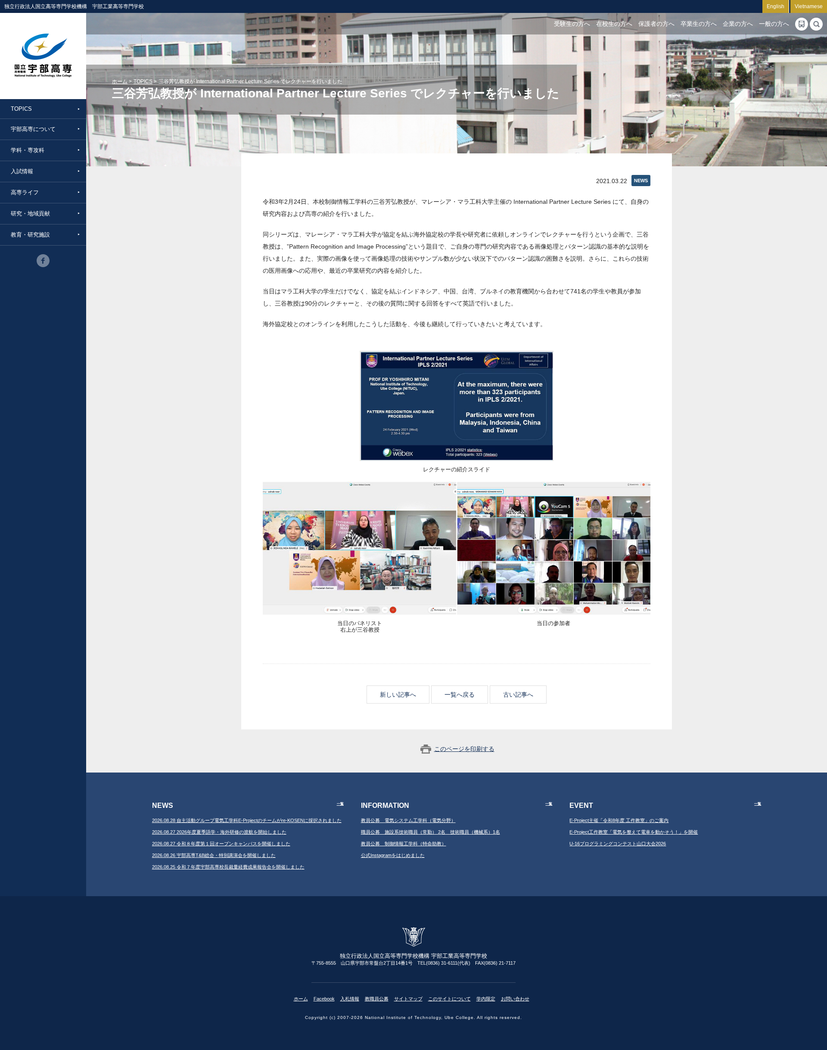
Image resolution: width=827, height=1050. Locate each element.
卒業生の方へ (699, 23)
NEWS (641, 180)
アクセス (801, 24)
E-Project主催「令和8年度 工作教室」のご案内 (618, 820)
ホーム (119, 81)
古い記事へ (518, 694)
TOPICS (21, 109)
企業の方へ (738, 23)
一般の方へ (774, 23)
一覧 (340, 804)
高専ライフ (25, 192)
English (775, 6)
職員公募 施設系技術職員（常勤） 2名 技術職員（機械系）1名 (430, 832)
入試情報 (22, 171)
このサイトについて (449, 998)
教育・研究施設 (30, 234)
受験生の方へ (572, 23)
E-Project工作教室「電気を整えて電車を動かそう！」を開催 (633, 832)
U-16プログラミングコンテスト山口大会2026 (617, 843)
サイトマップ (408, 998)
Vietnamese (809, 6)
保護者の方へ (656, 23)
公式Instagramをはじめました (393, 855)
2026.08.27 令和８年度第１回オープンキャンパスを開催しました (221, 843)
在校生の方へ (614, 23)
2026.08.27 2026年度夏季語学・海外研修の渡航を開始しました (219, 832)
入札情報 (349, 998)
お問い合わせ (515, 998)
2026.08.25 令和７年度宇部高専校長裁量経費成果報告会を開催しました (228, 866)
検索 (816, 24)
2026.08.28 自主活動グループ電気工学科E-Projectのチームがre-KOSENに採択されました (247, 820)
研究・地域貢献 (30, 213)
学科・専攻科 (27, 150)
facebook (43, 260)
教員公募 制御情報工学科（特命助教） (403, 843)
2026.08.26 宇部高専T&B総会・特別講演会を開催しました (214, 855)
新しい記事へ (398, 694)
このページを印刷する (464, 748)
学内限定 (485, 998)
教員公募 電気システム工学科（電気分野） (408, 820)
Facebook (324, 998)
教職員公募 (377, 998)
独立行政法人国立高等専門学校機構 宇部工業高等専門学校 (43, 56)
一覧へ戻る (460, 694)
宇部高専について (33, 129)
